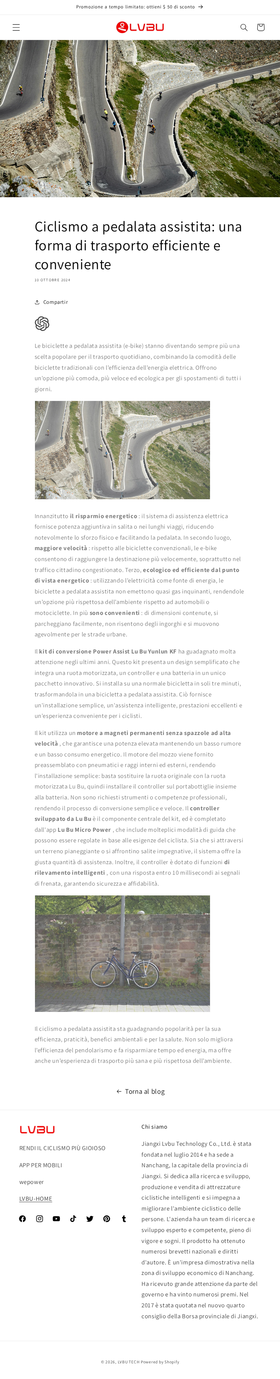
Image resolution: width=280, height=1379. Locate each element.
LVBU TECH (129, 1361)
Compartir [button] (55, 301)
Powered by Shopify (160, 1361)
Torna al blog (144, 1091)
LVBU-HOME (35, 1199)
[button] (16, 27)
